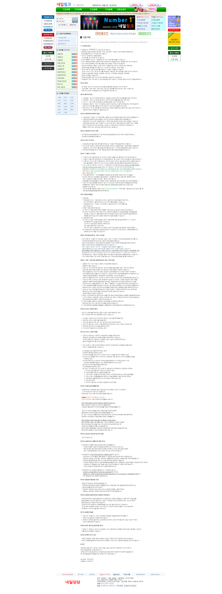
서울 (59, 97)
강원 (72, 103)
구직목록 (78, 9)
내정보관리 (121, 9)
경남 (65, 106)
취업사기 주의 (105, 574)
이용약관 (92, 574)
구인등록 (91, 9)
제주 (59, 112)
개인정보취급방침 (67, 574)
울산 (65, 103)
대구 (65, 100)
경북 (59, 106)
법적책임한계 (140, 574)
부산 (59, 100)
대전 (72, 100)
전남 (59, 109)
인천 (72, 97)
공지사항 (80, 574)
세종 (65, 112)
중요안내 (116, 574)
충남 (72, 109)
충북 (65, 109)
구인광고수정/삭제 (63, 40)
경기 (65, 97)
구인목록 (66, 9)
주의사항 (127, 574)
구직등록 (107, 9)
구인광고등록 (62, 37)
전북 (72, 106)
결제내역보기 (62, 43)
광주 (59, 103)
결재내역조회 (155, 574)
